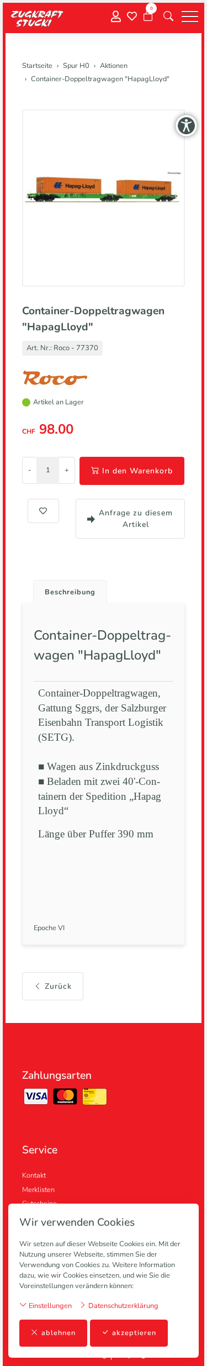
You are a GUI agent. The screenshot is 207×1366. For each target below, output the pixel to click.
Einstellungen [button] (49, 1306)
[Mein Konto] (116, 17)
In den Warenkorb (137, 471)
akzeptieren (134, 1333)
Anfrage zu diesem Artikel (136, 519)
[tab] (66, 589)
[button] (168, 17)
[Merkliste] (132, 17)
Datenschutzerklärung (122, 1306)
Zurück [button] (58, 986)
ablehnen (58, 1333)
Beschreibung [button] (70, 592)
